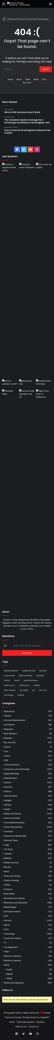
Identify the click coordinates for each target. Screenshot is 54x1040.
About (19, 79)
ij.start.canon (24, 685)
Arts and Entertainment (14, 720)
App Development (11, 671)
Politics (7, 885)
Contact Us (34, 1026)
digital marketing (25, 675)
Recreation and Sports (14, 898)
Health (16, 680)
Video (6, 951)
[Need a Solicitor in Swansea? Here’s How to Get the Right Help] (44, 383)
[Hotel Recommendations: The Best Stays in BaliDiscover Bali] (10, 394)
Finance (7, 791)
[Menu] (3, 5)
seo (33, 690)
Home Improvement (13, 827)
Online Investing (11, 880)
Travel (9, 978)
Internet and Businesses (15, 836)
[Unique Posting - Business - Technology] (18, 4)
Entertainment (10, 778)
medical (37, 685)
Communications (11, 765)
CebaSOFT (45, 1017)
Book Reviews (10, 733)
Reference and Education (15, 902)
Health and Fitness (12, 813)
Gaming (7, 805)
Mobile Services (11, 862)
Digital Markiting (11, 773)
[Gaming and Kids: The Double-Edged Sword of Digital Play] (27, 383)
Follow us (7, 990)
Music (6, 871)
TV (5, 943)
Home (10, 79)
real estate (24, 690)
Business (43, 671)
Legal (6, 845)
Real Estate (9, 894)
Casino (7, 756)
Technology (8, 695)
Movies (7, 867)
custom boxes (9, 675)
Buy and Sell (9, 742)
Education (40, 675)
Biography (8, 729)
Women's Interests (12, 956)
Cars (6, 751)
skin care (42, 690)
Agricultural (9, 711)
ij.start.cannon (9, 685)
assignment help (28, 671)
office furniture (10, 690)
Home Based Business (14, 822)
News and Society (12, 876)
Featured (8, 787)
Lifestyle (8, 854)
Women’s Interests (12, 960)
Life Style (8, 849)
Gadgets (8, 800)
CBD (6, 760)
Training (20, 695)
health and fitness (30, 680)
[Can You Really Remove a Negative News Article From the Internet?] (10, 270)
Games (9, 974)
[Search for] (50, 5)
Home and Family (12, 818)
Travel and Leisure (12, 938)
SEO (6, 916)
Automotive (9, 724)
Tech (44, 79)
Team (27, 79)
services (8, 920)
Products (8, 889)
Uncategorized (10, 947)
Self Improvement (12, 911)
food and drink (10, 796)
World (36, 79)
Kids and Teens (11, 840)
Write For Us (21, 1026)
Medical (7, 858)
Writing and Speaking (13, 983)
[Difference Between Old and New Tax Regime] (44, 167)
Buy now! (27, 82)
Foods (9, 969)
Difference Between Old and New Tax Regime (28, 19)
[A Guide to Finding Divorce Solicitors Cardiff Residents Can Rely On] (10, 383)
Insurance (8, 831)
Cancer (7, 747)
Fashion (7, 680)
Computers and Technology (17, 769)
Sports (7, 925)
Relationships (10, 907)
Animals (7, 716)
